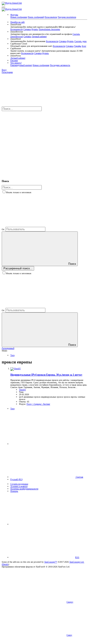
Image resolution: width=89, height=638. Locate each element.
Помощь (14, 491)
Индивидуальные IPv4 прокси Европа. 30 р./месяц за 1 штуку (46, 374)
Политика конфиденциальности (24, 489)
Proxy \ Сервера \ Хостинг (38, 404)
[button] (3, 7)
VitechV (22, 389)
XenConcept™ (50, 562)
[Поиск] (34, 143)
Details (5, 564)
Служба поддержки (19, 484)
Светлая (79, 477)
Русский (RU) (16, 479)
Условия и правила (18, 486)
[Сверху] (42, 524)
